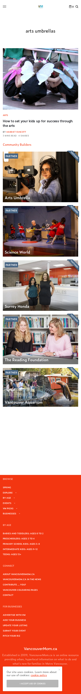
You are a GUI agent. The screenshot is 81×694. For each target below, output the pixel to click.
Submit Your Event (14, 630)
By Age (7, 497)
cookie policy (39, 675)
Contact (8, 594)
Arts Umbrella (17, 197)
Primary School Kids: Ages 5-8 (21, 543)
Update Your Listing (15, 625)
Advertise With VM (14, 614)
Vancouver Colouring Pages (20, 589)
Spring (7, 487)
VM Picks (8, 508)
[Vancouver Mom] (40, 6)
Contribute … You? (14, 584)
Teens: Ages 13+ (12, 554)
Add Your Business (14, 619)
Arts (5, 115)
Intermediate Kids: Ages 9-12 (20, 549)
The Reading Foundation (26, 359)
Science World (17, 252)
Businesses (9, 513)
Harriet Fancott (16, 131)
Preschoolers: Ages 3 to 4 (18, 538)
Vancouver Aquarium (24, 402)
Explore (8, 492)
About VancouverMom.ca (19, 574)
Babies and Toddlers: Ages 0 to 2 (23, 533)
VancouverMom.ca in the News (22, 579)
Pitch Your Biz (11, 635)
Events (7, 502)
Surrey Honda (17, 306)
